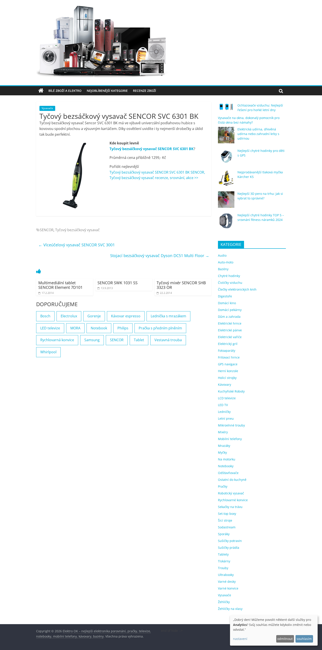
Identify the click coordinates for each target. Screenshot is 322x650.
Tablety (223, 554)
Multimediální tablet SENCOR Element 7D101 (60, 285)
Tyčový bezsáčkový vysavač (77, 229)
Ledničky (224, 412)
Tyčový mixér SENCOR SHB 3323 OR (181, 285)
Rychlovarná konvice (57, 339)
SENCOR (46, 229)
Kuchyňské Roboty (231, 391)
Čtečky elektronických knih (237, 289)
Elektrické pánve (230, 330)
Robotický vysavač (231, 493)
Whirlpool (48, 352)
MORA (75, 328)
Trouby (223, 568)
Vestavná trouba (168, 339)
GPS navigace (227, 364)
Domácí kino (227, 303)
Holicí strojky (227, 378)
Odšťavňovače (228, 473)
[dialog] (274, 630)
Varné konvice (228, 588)
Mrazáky (224, 446)
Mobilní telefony (230, 439)
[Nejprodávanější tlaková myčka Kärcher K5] (226, 180)
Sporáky (224, 534)
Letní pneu (226, 418)
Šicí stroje (225, 520)
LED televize (50, 328)
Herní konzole (228, 371)
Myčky (222, 452)
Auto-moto (225, 262)
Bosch (45, 316)
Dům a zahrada (229, 316)
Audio (222, 255)
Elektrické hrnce (229, 323)
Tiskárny (224, 561)
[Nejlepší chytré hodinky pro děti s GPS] (226, 158)
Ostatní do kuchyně (232, 480)
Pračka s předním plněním (160, 328)
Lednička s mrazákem (168, 316)
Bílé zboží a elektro (64, 91)
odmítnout (285, 639)
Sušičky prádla (228, 547)
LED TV (223, 405)
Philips (122, 328)
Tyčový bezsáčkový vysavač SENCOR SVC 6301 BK (152, 148)
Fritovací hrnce (229, 357)
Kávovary (224, 384)
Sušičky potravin (230, 541)
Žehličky (224, 602)
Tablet (139, 339)
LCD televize (227, 398)
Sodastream (226, 527)
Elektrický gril (227, 344)
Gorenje (94, 316)
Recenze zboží (144, 91)
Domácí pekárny (230, 310)
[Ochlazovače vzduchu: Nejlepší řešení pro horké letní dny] (226, 108)
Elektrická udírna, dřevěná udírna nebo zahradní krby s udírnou (258, 133)
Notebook (99, 328)
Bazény (223, 269)
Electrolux (69, 316)
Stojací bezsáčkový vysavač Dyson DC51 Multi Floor (159, 255)
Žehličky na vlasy (230, 609)
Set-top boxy (227, 513)
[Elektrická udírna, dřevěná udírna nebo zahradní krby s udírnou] (226, 137)
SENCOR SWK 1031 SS (117, 282)
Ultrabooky (226, 575)
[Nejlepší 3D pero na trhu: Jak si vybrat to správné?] (226, 201)
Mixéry (223, 432)
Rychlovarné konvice (233, 500)
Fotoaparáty (226, 350)
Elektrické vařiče (230, 337)
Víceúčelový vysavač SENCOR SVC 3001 (76, 244)
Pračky (222, 486)
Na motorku (226, 459)
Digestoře (225, 296)
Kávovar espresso (125, 316)
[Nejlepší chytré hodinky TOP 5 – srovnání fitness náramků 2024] (226, 223)
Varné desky (227, 581)
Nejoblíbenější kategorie (107, 91)
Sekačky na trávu (230, 507)
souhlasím (304, 639)
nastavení (240, 639)
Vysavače (47, 108)
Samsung (92, 339)
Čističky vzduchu (230, 283)
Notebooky (226, 466)
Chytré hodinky (229, 276)
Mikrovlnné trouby (231, 425)
